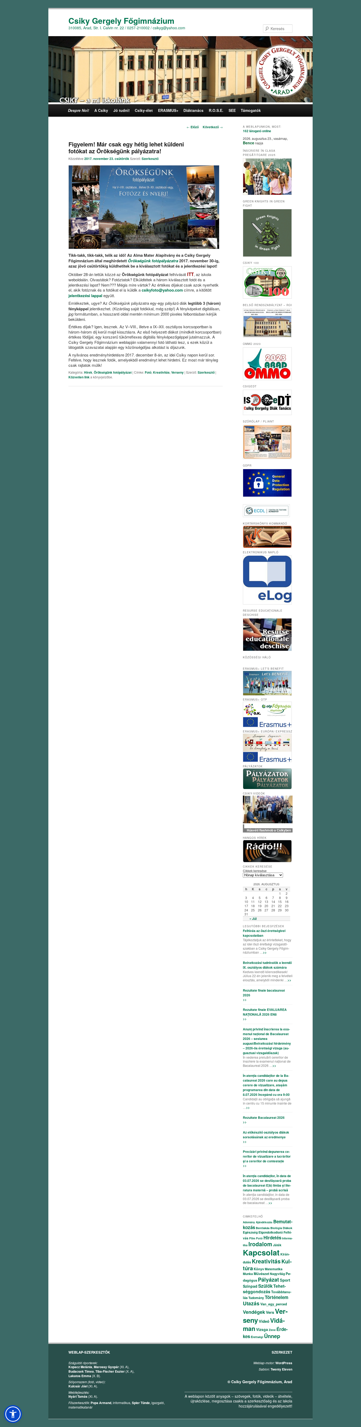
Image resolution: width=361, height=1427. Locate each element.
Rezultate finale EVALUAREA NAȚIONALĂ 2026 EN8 (265, 1012)
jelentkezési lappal (85, 295)
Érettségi (257, 1337)
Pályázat (268, 1279)
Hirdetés (272, 1237)
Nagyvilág (277, 1273)
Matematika (274, 1269)
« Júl (253, 918)
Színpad (250, 1286)
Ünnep (272, 1336)
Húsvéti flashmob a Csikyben (268, 830)
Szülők (265, 1286)
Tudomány (256, 1297)
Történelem (276, 1297)
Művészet (261, 1273)
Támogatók (251, 110)
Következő (213, 127)
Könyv (259, 1268)
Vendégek (254, 1312)
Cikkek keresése (255, 870)
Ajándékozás (264, 1222)
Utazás (251, 1303)
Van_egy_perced (273, 1303)
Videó (264, 1321)
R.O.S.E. (216, 110)
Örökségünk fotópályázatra (153, 261)
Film (252, 1238)
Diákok (287, 1228)
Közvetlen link (79, 377)
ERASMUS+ (168, 110)
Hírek (88, 372)
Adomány (249, 1222)
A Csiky (101, 110)
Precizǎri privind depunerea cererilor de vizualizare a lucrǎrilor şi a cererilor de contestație (267, 1156)
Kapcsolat (261, 1252)
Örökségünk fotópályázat (113, 372)
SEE (232, 110)
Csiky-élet (144, 110)
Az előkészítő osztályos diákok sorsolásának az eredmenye (266, 1134)
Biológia (276, 1228)
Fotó (148, 372)
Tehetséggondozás (264, 1289)
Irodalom (260, 1244)
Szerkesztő (150, 158)
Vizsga (262, 1329)
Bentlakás (263, 1228)
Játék (277, 1245)
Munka (248, 1273)
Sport (285, 1280)
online (257, 131)
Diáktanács (193, 110)
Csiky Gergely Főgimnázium (121, 20)
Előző (193, 127)
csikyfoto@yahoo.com (162, 290)
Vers (270, 1312)
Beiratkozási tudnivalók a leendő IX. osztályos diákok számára (267, 965)
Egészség (250, 1232)
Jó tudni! (121, 110)
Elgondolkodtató (270, 1232)
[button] (13, 1414)
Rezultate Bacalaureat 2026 (264, 1117)
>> (265, 952)
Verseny (177, 372)
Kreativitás (161, 372)
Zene (272, 1330)
